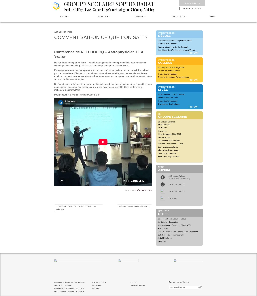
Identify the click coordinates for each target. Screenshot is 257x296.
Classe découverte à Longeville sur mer (175, 40)
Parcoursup (163, 228)
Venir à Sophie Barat (63, 285)
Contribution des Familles (169, 140)
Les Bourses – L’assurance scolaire (69, 291)
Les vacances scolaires (168, 147)
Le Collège (96, 285)
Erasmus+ (162, 241)
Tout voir (193, 52)
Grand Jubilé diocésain (167, 44)
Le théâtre (162, 128)
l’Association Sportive (167, 153)
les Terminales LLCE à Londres (171, 94)
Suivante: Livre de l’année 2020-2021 (133, 207)
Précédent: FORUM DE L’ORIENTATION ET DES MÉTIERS (76, 208)
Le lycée (95, 288)
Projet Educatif (164, 124)
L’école (64, 17)
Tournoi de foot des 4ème (169, 71)
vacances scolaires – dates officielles (69, 282)
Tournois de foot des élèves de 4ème (173, 77)
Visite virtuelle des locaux (168, 150)
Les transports (164, 137)
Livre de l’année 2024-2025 (169, 134)
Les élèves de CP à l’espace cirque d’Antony (177, 50)
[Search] (200, 287)
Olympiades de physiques (169, 104)
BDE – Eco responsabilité (168, 156)
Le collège (103, 17)
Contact (134, 282)
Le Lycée (139, 17)
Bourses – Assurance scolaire (170, 144)
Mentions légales (138, 285)
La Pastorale (178, 17)
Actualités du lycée (63, 32)
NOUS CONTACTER (192, 9)
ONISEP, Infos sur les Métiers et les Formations (178, 232)
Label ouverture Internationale (171, 235)
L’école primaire (99, 282)
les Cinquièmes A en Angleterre (171, 67)
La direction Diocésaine (168, 222)
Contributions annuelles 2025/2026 (69, 288)
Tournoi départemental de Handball (173, 47)
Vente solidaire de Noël (168, 98)
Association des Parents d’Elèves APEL (174, 225)
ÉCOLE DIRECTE (192, 4)
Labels (212, 17)
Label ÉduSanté (165, 238)
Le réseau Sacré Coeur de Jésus (172, 219)
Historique (162, 131)
